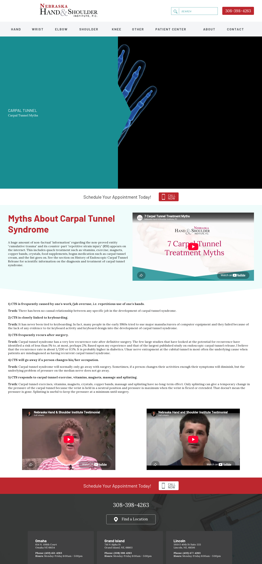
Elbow (61, 29)
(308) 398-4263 (123, 552)
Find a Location (135, 519)
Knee (116, 29)
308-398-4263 (238, 10)
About (209, 29)
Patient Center (170, 29)
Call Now (172, 485)
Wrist (38, 29)
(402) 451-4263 (53, 552)
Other (138, 29)
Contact (235, 29)
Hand (16, 29)
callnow (172, 197)
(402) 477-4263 (192, 552)
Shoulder (88, 29)
